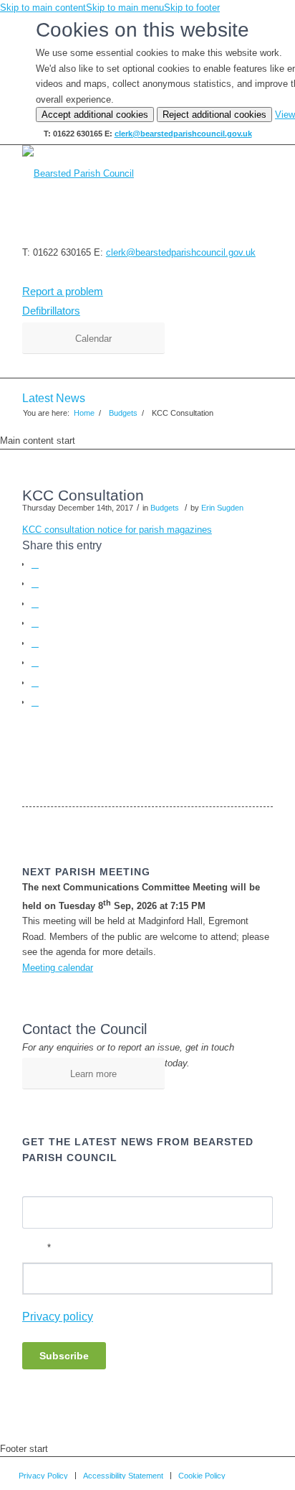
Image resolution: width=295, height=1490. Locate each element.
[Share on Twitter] (35, 583)
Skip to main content (43, 7)
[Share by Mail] (35, 702)
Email (36, 1247)
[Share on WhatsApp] (35, 603)
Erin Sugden (222, 507)
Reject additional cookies (214, 114)
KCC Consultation (83, 495)
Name (34, 1183)
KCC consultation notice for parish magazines (117, 529)
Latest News (53, 398)
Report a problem (62, 291)
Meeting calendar (57, 967)
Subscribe (64, 1355)
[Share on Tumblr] (35, 662)
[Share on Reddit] (35, 682)
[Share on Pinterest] (35, 623)
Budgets (164, 507)
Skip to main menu (125, 7)
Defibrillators (51, 310)
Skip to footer (192, 7)
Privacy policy (57, 1316)
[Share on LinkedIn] (35, 643)
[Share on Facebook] (35, 564)
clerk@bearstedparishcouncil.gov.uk (183, 133)
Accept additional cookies (95, 114)
